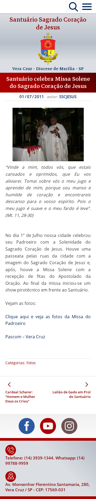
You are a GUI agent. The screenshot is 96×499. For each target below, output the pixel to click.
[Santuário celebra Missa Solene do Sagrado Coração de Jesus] (48, 134)
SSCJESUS (68, 96)
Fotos (31, 362)
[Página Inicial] (48, 63)
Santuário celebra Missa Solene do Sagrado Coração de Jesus (48, 82)
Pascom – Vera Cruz (25, 337)
